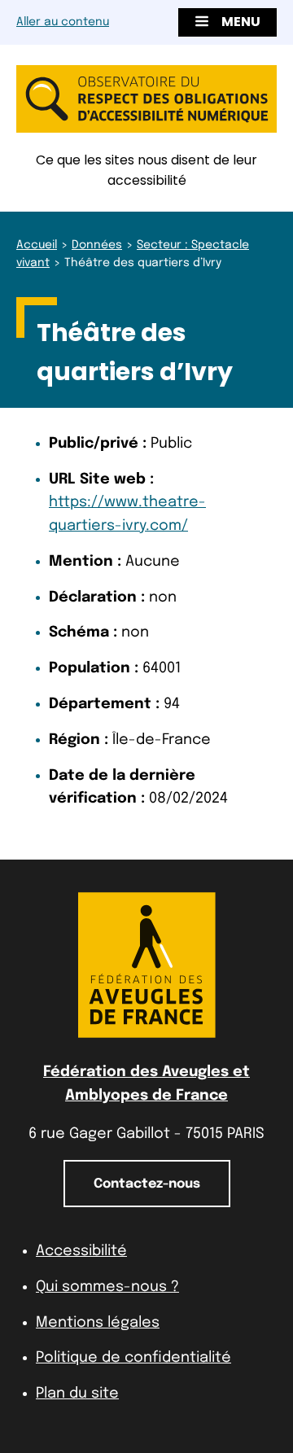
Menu (240, 21)
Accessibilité (81, 1251)
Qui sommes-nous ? (107, 1287)
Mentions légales (98, 1322)
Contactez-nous (147, 1184)
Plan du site (77, 1393)
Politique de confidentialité (133, 1357)
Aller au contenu (62, 22)
